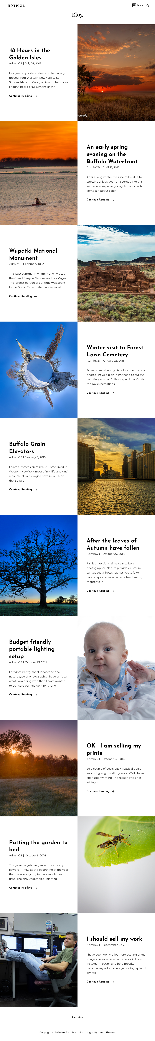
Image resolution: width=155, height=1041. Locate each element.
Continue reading (23, 96)
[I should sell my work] (39, 960)
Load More (77, 1017)
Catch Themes (107, 1032)
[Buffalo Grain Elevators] (116, 466)
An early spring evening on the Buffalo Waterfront (112, 155)
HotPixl (16, 5)
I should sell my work (114, 939)
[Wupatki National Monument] (116, 273)
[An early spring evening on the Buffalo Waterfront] (39, 173)
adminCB (15, 63)
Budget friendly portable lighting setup (32, 649)
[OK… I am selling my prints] (39, 768)
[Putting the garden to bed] (116, 864)
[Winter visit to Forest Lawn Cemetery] (39, 370)
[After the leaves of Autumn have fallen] (39, 565)
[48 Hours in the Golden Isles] (116, 72)
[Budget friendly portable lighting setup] (116, 668)
